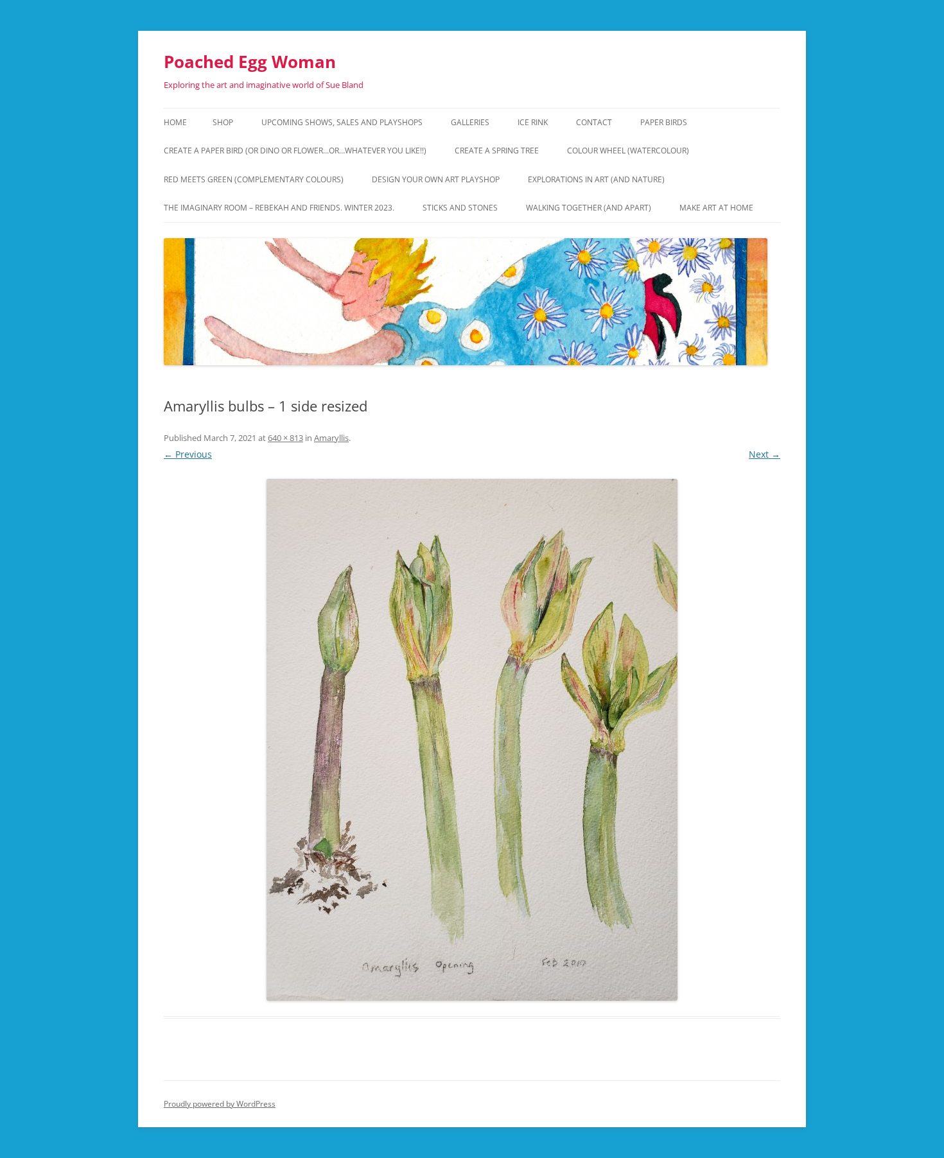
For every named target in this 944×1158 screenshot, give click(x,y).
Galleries (470, 122)
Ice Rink (533, 122)
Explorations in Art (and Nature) (596, 179)
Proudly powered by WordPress (219, 1103)
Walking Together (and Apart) (588, 207)
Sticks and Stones (460, 207)
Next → (764, 454)
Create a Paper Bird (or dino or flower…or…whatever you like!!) (295, 150)
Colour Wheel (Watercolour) (628, 150)
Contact (594, 122)
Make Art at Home (716, 207)
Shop (223, 122)
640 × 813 (285, 438)
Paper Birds (663, 122)
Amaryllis (331, 438)
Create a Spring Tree (497, 150)
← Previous (188, 454)
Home (175, 122)
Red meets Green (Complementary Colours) (254, 179)
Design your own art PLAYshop (436, 179)
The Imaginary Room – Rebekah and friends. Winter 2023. (279, 207)
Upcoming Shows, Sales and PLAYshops (342, 122)
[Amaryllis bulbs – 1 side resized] (472, 740)
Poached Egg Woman (250, 61)
